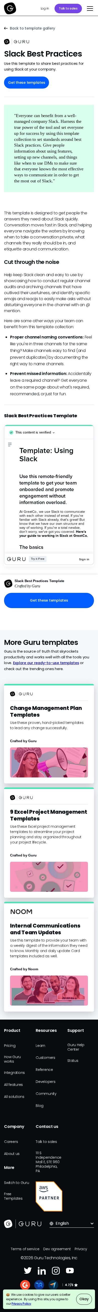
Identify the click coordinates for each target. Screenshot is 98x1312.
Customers (45, 1057)
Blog (39, 1105)
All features (13, 1084)
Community (46, 1093)
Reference (44, 1069)
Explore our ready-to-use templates (46, 662)
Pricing (9, 1045)
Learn (40, 1045)
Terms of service (25, 1248)
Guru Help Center (75, 1047)
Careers (11, 1141)
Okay (84, 1298)
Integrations (14, 1072)
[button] (89, 9)
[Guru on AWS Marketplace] (49, 1196)
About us (12, 1153)
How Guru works (12, 1059)
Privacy (81, 1248)
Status (72, 1060)
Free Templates (13, 1196)
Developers (46, 1081)
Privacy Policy (21, 1303)
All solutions (14, 1096)
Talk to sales (68, 8)
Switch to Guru (16, 1182)
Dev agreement (57, 1248)
